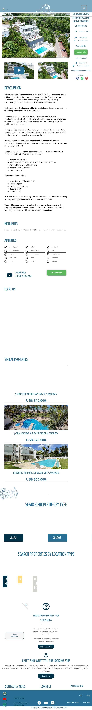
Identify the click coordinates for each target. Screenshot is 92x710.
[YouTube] (46, 703)
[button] (5, 35)
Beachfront (25, 579)
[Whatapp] (39, 703)
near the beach (37, 583)
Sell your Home (73, 702)
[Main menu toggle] (83, 8)
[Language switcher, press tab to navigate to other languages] (5, 9)
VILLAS (13, 537)
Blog (88, 695)
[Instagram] (53, 703)
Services (86, 702)
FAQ (80, 695)
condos (57, 537)
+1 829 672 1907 (18, 698)
